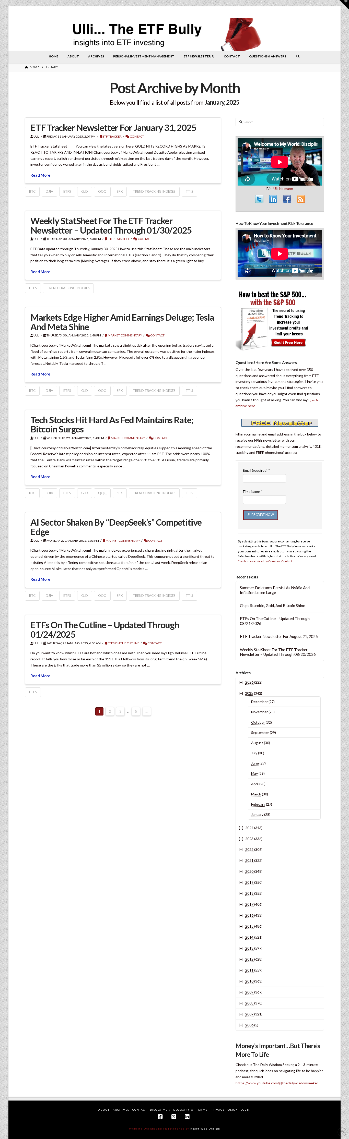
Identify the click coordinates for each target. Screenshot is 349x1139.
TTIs (189, 191)
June (255, 763)
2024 (249, 828)
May (254, 773)
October (258, 722)
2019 (249, 882)
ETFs (67, 191)
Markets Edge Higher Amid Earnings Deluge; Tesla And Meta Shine (122, 322)
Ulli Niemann (283, 188)
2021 (249, 860)
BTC (32, 191)
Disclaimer (160, 1109)
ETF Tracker (112, 136)
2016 (249, 915)
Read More (40, 175)
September (260, 732)
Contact (136, 136)
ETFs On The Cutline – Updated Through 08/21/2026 (275, 621)
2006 (249, 1025)
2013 (249, 948)
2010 (249, 981)
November (259, 712)
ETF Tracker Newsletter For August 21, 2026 (279, 636)
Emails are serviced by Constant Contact (265, 561)
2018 (249, 893)
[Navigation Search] (298, 57)
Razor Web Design (205, 1128)
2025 (249, 693)
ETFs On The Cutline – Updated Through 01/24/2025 (104, 629)
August (257, 743)
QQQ (102, 191)
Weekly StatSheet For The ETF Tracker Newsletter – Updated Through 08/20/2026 (278, 652)
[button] (344, 5)
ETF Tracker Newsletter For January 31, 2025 (113, 127)
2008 (249, 1003)
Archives (121, 1109)
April (255, 784)
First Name (253, 491)
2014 (249, 937)
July (254, 753)
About (104, 1109)
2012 (249, 959)
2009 (249, 992)
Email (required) (256, 470)
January (257, 814)
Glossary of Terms (190, 1109)
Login (246, 1109)
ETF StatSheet (118, 239)
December (259, 701)
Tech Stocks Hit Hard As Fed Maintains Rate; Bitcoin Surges (111, 424)
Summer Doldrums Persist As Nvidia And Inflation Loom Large (275, 590)
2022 (249, 849)
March (256, 794)
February (258, 804)
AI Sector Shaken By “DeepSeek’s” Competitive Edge (116, 527)
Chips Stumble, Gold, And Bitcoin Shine (272, 605)
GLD (84, 191)
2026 (249, 682)
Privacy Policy (224, 1109)
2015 (249, 926)
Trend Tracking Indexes (154, 191)
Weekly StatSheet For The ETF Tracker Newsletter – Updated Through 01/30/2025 (111, 225)
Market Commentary (124, 335)
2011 (249, 970)
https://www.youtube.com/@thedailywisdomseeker (277, 1083)
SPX (120, 191)
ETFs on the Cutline (123, 643)
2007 (249, 1014)
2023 (249, 839)
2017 (249, 904)
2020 (249, 871)
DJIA (49, 191)
